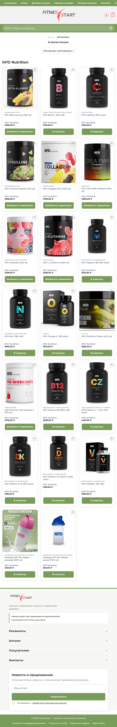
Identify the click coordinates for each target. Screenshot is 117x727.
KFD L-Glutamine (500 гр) (56, 262)
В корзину (58, 131)
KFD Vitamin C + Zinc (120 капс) (95, 411)
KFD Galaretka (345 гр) (16, 262)
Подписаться (58, 696)
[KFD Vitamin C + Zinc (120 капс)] (97, 383)
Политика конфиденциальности (29, 723)
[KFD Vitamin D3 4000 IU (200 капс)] (58, 453)
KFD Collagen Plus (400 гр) (57, 189)
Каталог (15, 640)
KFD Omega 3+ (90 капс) (55, 336)
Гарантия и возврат (63, 3)
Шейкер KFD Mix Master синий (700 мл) (55, 558)
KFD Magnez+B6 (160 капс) (95, 262)
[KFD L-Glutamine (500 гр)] (58, 236)
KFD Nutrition (12, 123)
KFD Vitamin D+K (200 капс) (19, 484)
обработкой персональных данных (49, 703)
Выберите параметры (20, 131)
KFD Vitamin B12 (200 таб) (56, 410)
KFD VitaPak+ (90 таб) (93, 484)
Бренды (51, 37)
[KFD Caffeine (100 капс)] (97, 88)
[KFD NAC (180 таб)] (20, 309)
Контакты (105, 3)
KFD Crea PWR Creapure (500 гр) (97, 189)
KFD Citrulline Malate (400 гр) (20, 189)
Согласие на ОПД (58, 723)
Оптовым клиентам (87, 3)
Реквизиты (17, 631)
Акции (24, 3)
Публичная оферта (80, 723)
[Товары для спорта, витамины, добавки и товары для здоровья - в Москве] (58, 15)
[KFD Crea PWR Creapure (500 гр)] (97, 162)
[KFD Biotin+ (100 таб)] (58, 88)
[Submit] (111, 28)
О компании (10, 3)
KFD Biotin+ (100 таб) (54, 115)
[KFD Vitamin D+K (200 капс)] (20, 457)
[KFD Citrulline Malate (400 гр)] (20, 162)
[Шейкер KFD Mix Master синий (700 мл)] (58, 531)
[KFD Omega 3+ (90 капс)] (58, 309)
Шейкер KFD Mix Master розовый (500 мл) (17, 558)
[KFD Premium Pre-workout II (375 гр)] (20, 383)
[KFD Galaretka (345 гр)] (20, 236)
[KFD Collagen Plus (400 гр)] (58, 162)
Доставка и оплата (41, 3)
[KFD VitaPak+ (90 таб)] (97, 457)
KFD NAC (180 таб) (14, 336)
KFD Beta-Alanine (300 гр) (18, 115)
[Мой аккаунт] (106, 15)
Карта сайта (98, 723)
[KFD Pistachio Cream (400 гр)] (97, 309)
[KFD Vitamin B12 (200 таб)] (58, 383)
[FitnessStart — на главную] (58, 598)
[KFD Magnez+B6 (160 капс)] (97, 236)
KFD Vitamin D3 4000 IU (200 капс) (58, 478)
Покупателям (19, 650)
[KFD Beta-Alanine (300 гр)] (20, 88)
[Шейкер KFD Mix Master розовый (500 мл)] (20, 531)
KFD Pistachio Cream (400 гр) (97, 336)
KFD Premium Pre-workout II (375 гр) (19, 411)
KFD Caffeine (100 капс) (94, 115)
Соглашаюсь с (42, 703)
